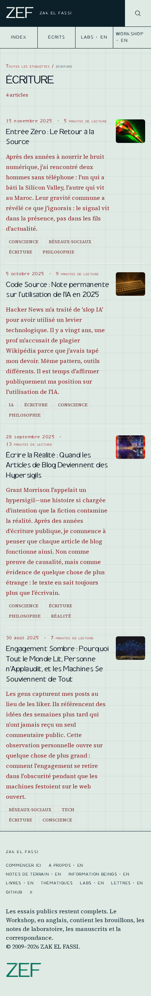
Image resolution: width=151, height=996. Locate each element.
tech (68, 810)
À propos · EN (66, 865)
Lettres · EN (127, 883)
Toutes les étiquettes (27, 66)
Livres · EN (19, 883)
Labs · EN (94, 37)
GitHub (14, 892)
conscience (23, 242)
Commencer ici (23, 865)
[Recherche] (138, 13)
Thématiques (57, 883)
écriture (20, 252)
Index (18, 37)
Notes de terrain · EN (33, 874)
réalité (61, 616)
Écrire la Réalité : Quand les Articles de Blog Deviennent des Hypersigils (57, 465)
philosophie (58, 252)
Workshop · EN (130, 37)
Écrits (56, 37)
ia (11, 405)
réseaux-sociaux (70, 242)
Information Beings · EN (99, 874)
